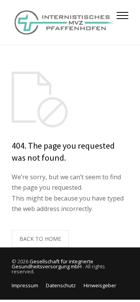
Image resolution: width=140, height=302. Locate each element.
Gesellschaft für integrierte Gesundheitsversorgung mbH (52, 264)
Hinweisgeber (100, 285)
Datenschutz (61, 285)
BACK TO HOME (40, 238)
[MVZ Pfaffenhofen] (64, 22)
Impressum (25, 285)
